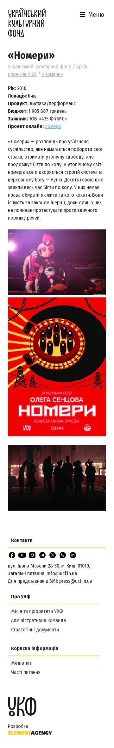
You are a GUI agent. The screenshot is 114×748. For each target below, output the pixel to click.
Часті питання (26, 672)
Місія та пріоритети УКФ (37, 611)
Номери (53, 126)
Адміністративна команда (38, 620)
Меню (96, 14)
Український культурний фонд (40, 67)
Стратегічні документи (35, 630)
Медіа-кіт (21, 663)
